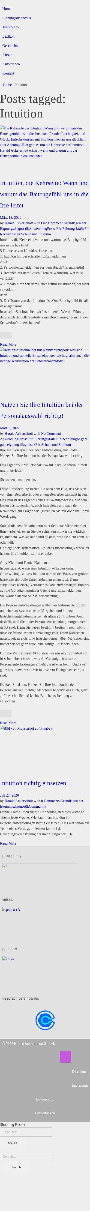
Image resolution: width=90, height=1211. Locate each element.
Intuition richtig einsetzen (33, 783)
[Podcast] (65, 1057)
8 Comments (50, 801)
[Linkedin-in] (38, 1057)
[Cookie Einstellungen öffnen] (34, 1193)
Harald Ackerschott (19, 223)
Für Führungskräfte (70, 229)
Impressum (80, 1085)
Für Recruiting (66, 439)
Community (37, 806)
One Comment (52, 223)
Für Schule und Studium (33, 234)
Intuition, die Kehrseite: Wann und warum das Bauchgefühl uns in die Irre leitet (44, 194)
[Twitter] (24, 1057)
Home (7, 85)
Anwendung (38, 229)
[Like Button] (6, 335)
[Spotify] (52, 1057)
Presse (51, 229)
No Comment (51, 433)
